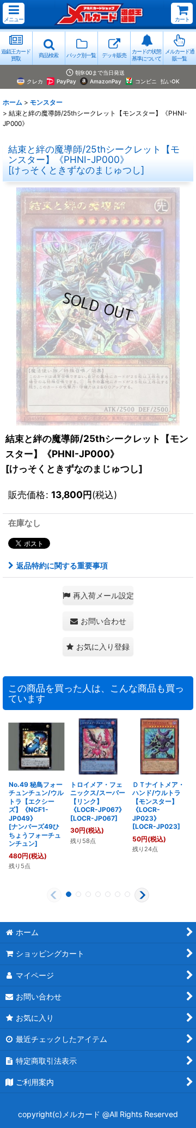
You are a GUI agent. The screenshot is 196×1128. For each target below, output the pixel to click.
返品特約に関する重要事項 (62, 565)
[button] (13, 13)
